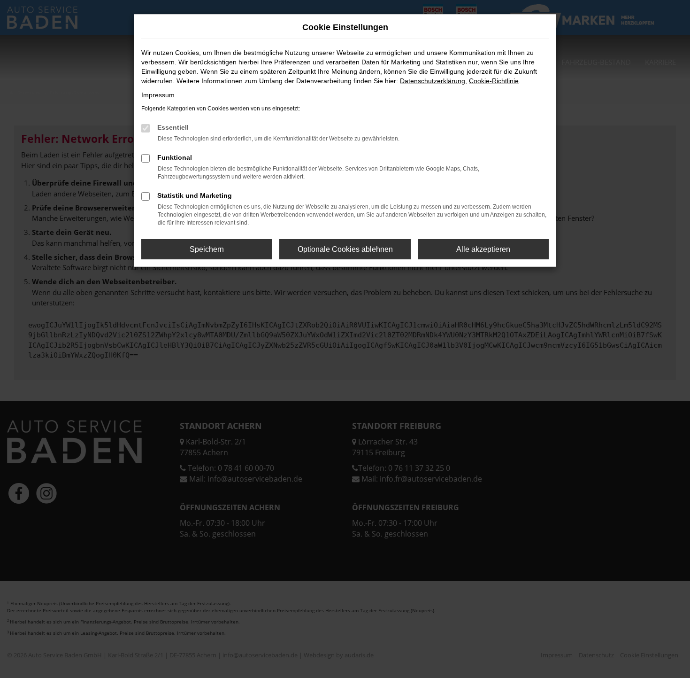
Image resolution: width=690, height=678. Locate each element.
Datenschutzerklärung (432, 81)
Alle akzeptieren (483, 249)
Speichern (207, 249)
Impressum (158, 95)
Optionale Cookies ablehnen (345, 249)
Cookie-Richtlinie (494, 81)
